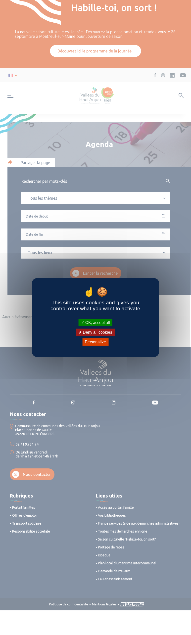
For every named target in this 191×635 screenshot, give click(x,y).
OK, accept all (97, 322)
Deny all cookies (97, 332)
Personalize (95, 342)
